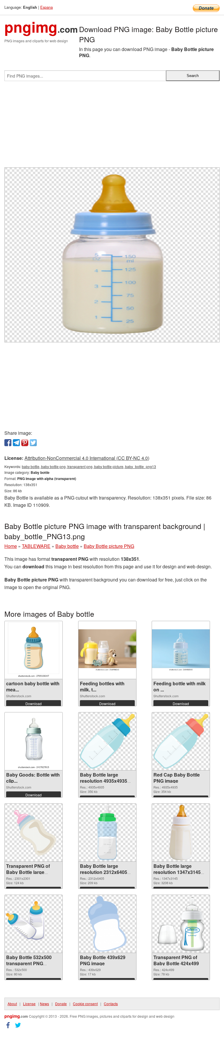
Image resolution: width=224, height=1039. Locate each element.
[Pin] (24, 442)
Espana (46, 7)
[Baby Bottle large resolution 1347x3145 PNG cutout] (181, 832)
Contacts (111, 1003)
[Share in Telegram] (16, 442)
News (44, 1003)
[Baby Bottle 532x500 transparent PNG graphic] (33, 923)
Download (33, 703)
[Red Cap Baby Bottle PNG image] (180, 741)
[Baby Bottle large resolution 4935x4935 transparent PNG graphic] (107, 741)
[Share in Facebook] (7, 442)
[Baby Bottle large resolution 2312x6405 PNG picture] (107, 832)
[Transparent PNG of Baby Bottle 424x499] (181, 924)
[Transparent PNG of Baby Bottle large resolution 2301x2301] (33, 832)
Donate (61, 1003)
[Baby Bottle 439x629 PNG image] (107, 924)
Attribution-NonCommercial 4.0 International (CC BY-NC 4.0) (86, 458)
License (29, 1003)
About (12, 1003)
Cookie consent (85, 1003)
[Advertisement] (112, 126)
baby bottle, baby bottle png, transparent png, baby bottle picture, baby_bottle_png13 (89, 466)
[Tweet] (33, 442)
